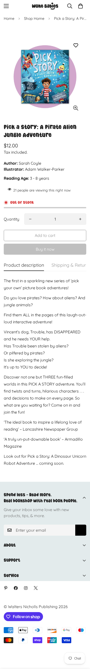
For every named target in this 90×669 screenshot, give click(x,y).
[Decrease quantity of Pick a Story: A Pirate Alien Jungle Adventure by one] (30, 219)
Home (9, 18)
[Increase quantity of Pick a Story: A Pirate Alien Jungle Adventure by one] (80, 219)
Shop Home (34, 18)
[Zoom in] (75, 108)
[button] (80, 6)
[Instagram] (26, 588)
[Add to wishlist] (75, 45)
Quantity (11, 219)
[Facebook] (16, 588)
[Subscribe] (80, 530)
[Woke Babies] (45, 6)
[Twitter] (36, 588)
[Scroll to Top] (81, 642)
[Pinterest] (6, 588)
